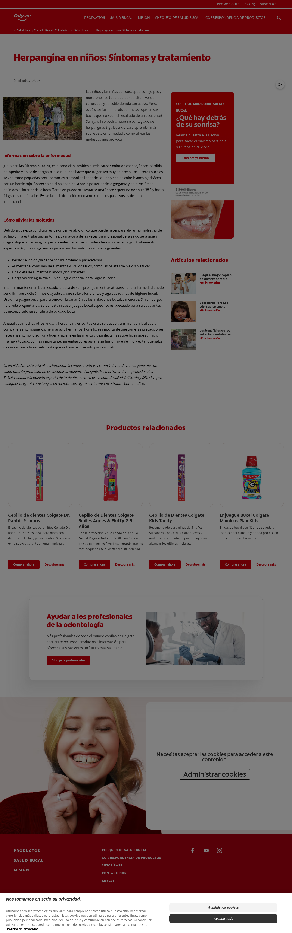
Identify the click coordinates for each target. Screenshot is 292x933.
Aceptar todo (223, 918)
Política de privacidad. (23, 929)
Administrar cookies (223, 907)
